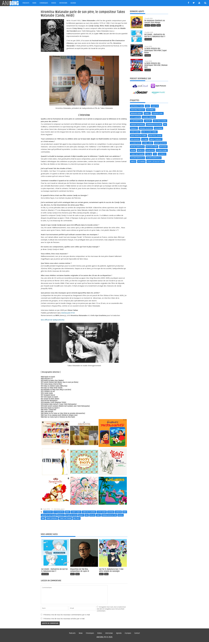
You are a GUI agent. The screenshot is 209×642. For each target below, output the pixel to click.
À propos (128, 633)
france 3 (134, 128)
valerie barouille (137, 158)
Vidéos (53, 3)
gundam (118, 512)
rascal (120, 515)
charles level (157, 113)
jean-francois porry (138, 136)
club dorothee (136, 121)
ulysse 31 (162, 154)
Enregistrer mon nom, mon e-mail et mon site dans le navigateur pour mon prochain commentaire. (111, 609)
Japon (63, 509)
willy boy (76, 518)
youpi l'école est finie (155, 161)
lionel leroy (147, 143)
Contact (137, 633)
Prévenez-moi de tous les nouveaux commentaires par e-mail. (66, 615)
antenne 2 (151, 110)
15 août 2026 (148, 18)
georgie (110, 512)
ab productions (137, 106)
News (34, 3)
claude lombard (148, 117)
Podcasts (26, 3)
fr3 (165, 124)
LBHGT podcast (156, 139)
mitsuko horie (152, 147)
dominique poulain (154, 124)
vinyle (133, 161)
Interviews (63, 3)
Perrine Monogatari (109, 515)
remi (43, 518)
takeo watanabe (65, 518)
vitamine (141, 161)
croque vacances (137, 124)
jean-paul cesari (155, 136)
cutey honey (101, 512)
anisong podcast (137, 110)
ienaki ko (61, 515)
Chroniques (44, 3)
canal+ (147, 113)
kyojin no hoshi (71, 515)
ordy (98, 515)
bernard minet (136, 113)
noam (133, 150)
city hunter (135, 117)
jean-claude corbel (149, 132)
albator (155, 106)
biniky (68, 512)
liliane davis (135, 143)
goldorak (158, 128)
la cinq (144, 139)
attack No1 (48, 512)
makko (81, 515)
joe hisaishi (135, 139)
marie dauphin (160, 143)
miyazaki (163, 147)
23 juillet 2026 (148, 32)
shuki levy (150, 150)
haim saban (135, 132)
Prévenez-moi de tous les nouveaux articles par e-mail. (64, 618)
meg (86, 515)
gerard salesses (146, 128)
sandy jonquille (52, 518)
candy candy (76, 512)
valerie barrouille (154, 158)
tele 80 (148, 154)
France (153, 25)
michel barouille (137, 147)
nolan (92, 515)
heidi (124, 512)
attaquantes (59, 512)
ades (147, 106)
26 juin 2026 (148, 46)
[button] (55, 433)
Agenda (73, 3)
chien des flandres (89, 512)
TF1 (155, 154)
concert (148, 121)
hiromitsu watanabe (49, 515)
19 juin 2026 (148, 61)
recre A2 (141, 150)
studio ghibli (162, 150)
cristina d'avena (160, 121)
